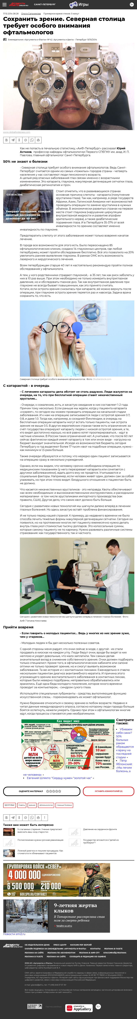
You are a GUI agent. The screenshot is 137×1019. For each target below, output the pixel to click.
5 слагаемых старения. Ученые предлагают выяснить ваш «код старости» (40, 830)
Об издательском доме (37, 945)
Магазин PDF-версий (81, 945)
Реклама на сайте (34, 953)
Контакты (95, 949)
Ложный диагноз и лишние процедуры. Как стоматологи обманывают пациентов (40, 852)
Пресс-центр (59, 945)
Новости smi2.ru (14, 934)
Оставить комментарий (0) (108, 791)
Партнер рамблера (53, 1007)
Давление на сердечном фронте (100, 829)
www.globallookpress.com (16, 132)
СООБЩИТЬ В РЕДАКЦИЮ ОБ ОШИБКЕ (88, 957)
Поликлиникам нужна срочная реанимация (40, 840)
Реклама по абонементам (61, 953)
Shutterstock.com (102, 379)
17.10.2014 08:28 (11, 13)
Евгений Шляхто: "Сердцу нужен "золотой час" (59, 778)
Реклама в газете (113, 949)
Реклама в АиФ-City (89, 953)
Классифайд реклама (114, 953)
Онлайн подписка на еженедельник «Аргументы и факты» (55, 949)
